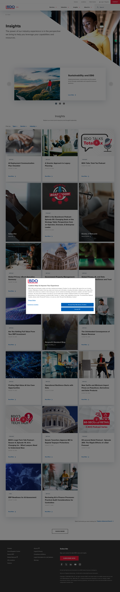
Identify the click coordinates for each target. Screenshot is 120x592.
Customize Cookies (33, 305)
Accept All (77, 309)
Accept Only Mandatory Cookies (77, 305)
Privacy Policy (32, 300)
